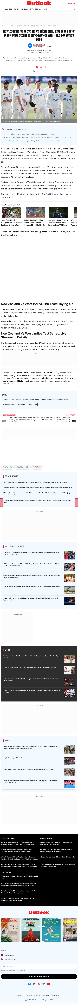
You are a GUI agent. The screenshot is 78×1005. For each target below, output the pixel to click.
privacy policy (23, 970)
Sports (11, 26)
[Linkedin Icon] (44, 984)
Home (3, 26)
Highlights (21, 404)
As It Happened (8, 404)
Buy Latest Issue (11, 959)
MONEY (16, 9)
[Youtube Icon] (48, 984)
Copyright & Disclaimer (41, 995)
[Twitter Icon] (34, 984)
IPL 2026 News (22, 378)
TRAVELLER (24, 9)
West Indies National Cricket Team (55, 399)
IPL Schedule (44, 378)
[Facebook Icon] (29, 984)
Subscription (10, 955)
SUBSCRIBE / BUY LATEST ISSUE (39, 976)
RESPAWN (38, 9)
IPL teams (55, 378)
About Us (20, 995)
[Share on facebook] (33, 67)
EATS (32, 9)
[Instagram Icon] (39, 984)
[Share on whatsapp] (45, 67)
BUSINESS (8, 9)
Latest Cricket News (18, 372)
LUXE (45, 9)
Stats (20, 381)
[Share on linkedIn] (41, 67)
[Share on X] (37, 67)
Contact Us (28, 995)
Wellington (33, 404)
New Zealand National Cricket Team (25, 399)
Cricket (19, 26)
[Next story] (76, 502)
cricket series (22, 375)
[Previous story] (1, 502)
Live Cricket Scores (49, 372)
